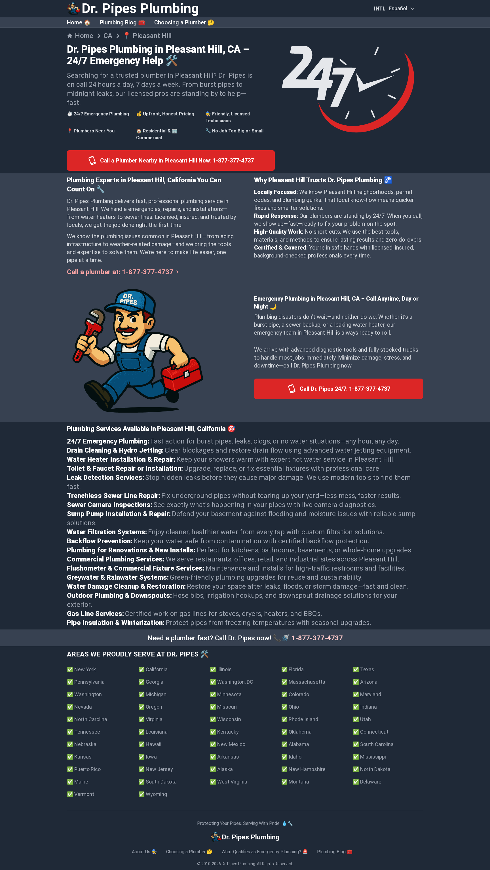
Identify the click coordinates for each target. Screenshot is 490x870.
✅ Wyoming (152, 794)
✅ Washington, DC (231, 682)
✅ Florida (292, 669)
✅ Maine (77, 782)
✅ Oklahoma (296, 732)
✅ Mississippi (369, 757)
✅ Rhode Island (299, 719)
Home (84, 36)
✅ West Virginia (228, 782)
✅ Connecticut (370, 732)
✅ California (153, 669)
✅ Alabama (295, 744)
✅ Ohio (290, 707)
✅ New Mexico (227, 744)
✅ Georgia (150, 682)
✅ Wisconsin (225, 719)
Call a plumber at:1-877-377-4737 (120, 272)
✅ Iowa (147, 757)
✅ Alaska (221, 769)
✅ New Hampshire (303, 769)
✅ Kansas (79, 757)
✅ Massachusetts (303, 682)
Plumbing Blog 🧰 (122, 22)
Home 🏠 (79, 22)
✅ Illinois (221, 669)
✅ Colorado (295, 694)
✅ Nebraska (81, 744)
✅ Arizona (365, 682)
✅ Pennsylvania (86, 682)
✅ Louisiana (153, 732)
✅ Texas (363, 669)
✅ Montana (295, 782)
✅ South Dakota (157, 782)
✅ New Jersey (155, 769)
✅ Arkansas (224, 757)
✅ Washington (84, 694)
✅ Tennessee (83, 732)
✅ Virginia (150, 719)
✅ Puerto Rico (84, 769)
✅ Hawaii (149, 744)
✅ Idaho (291, 757)
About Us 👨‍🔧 (144, 851)
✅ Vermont (80, 794)
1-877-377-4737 (317, 638)
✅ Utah (362, 719)
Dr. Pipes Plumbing (238, 863)
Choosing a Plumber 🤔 (184, 22)
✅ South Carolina (373, 744)
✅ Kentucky (224, 732)
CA (108, 36)
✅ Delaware (367, 782)
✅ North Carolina (87, 719)
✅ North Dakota (371, 769)
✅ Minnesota (226, 694)
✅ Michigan (152, 694)
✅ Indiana (365, 707)
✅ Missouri (223, 707)
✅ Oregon (150, 707)
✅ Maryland (367, 694)
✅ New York (81, 669)
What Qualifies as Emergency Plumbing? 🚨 (264, 851)
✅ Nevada (79, 707)
